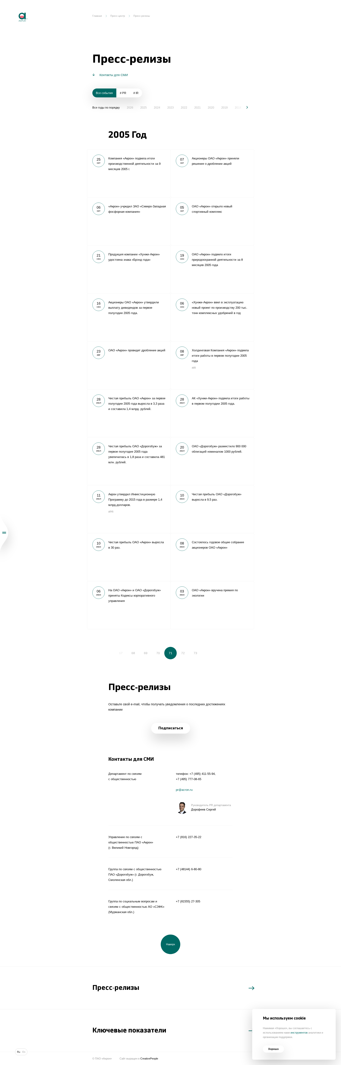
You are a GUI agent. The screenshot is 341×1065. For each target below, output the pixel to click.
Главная (97, 15)
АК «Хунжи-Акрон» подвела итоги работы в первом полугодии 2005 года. (212, 413)
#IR (194, 367)
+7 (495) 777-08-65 (188, 779)
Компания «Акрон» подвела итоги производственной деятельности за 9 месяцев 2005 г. (128, 173)
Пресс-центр (117, 15)
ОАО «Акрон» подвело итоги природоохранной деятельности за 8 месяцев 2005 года (212, 269)
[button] (244, 107)
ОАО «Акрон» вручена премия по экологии (212, 605)
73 (195, 653)
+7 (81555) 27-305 (188, 901)
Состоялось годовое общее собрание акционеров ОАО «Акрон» (212, 557)
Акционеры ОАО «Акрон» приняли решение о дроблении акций (212, 173)
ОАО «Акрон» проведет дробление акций (128, 365)
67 (121, 653)
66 (108, 653)
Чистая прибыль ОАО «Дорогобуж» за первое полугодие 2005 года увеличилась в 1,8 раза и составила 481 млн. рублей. (128, 461)
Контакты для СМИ (113, 75)
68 (133, 653)
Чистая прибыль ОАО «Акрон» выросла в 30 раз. (128, 557)
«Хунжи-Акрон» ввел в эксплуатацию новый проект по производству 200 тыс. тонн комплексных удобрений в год (212, 317)
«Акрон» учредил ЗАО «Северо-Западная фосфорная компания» (128, 221)
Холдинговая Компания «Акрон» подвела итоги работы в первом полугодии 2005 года (212, 365)
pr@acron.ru (184, 790)
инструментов (299, 1032)
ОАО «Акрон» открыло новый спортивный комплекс (212, 221)
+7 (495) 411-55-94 (202, 774)
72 (183, 653)
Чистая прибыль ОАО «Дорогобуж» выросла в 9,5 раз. (212, 509)
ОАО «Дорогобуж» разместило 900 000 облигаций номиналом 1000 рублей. (212, 461)
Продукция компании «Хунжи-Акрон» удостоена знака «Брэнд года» (128, 269)
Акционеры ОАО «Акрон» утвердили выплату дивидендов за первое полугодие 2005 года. (128, 317)
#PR (110, 511)
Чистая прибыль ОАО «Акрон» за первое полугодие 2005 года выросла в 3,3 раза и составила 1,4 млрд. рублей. (128, 413)
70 (158, 653)
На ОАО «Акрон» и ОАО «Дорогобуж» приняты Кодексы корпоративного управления (128, 605)
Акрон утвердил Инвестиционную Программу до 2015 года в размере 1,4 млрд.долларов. (128, 509)
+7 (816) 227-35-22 (188, 837)
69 (145, 653)
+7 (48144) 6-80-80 (188, 869)
